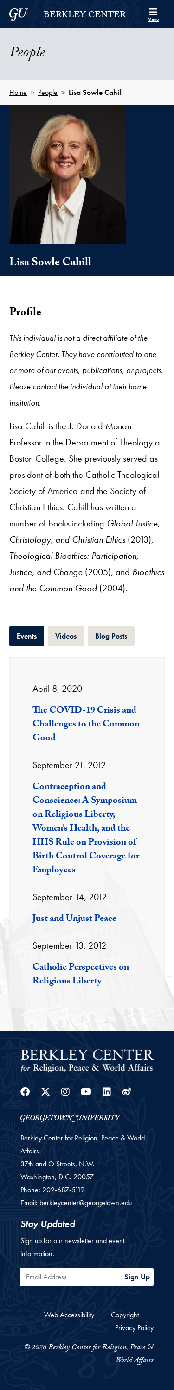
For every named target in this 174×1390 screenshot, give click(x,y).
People (48, 92)
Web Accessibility (69, 1315)
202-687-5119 (63, 1190)
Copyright (125, 1315)
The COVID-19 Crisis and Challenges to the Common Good (86, 725)
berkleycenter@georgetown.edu (85, 1203)
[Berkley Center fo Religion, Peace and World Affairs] (87, 1060)
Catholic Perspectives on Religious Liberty (80, 975)
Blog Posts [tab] (115, 636)
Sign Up (137, 1277)
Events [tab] (30, 636)
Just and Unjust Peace (74, 919)
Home (18, 92)
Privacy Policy (134, 1328)
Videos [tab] (69, 636)
